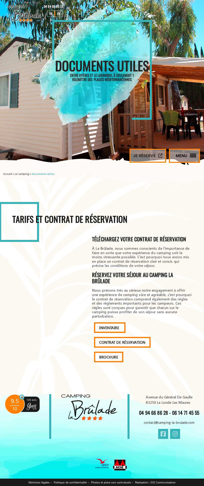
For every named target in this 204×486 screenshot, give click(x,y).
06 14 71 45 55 (185, 412)
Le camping (22, 174)
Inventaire (109, 327)
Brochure (108, 356)
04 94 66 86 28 (54, 6)
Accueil (7, 174)
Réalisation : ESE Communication (155, 482)
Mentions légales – (40, 482)
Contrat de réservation (122, 342)
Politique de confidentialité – (71, 482)
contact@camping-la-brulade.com (169, 422)
